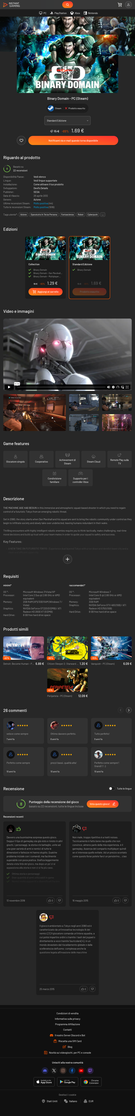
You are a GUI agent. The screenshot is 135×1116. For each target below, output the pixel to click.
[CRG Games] (11, 829)
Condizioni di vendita (67, 1013)
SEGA (37, 191)
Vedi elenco (40, 176)
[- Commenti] (120, 710)
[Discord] (45, 1070)
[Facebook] (72, 1070)
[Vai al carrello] (120, 4)
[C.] (11, 725)
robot (80, 214)
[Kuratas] (76, 829)
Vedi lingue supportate (45, 180)
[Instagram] (63, 1070)
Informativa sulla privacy (67, 1018)
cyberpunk (93, 214)
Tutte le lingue (124, 788)
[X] (54, 1070)
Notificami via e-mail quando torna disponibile (73, 140)
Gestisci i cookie (67, 1094)
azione (23, 214)
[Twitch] (90, 1070)
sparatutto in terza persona (44, 214)
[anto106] (55, 754)
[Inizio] (11, 4)
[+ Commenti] (129, 710)
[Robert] (98, 754)
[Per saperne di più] (35, 860)
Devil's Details (41, 188)
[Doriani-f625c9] (55, 725)
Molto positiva (41, 203)
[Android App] (67, 1081)
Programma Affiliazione (67, 1024)
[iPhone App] (44, 1081)
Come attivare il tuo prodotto (49, 184)
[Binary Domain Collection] (45, 261)
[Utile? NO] (59, 900)
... (103, 214)
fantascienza (67, 214)
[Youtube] (81, 1070)
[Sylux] (11, 754)
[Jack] (44, 917)
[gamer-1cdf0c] (98, 725)
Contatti (67, 1029)
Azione (37, 199)
